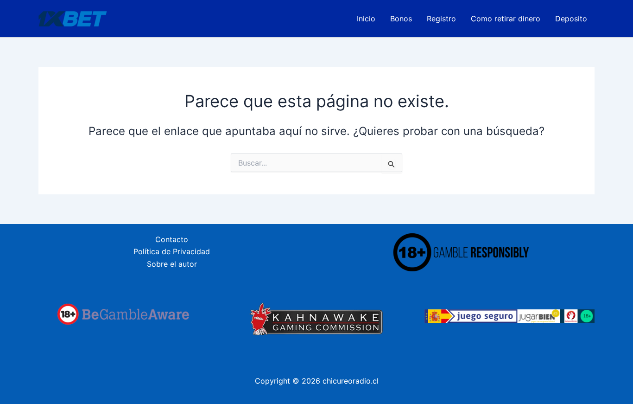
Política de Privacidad (171, 251)
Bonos (401, 18)
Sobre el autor (172, 264)
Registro (441, 18)
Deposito (571, 18)
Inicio (366, 18)
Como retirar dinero (505, 18)
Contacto (171, 239)
